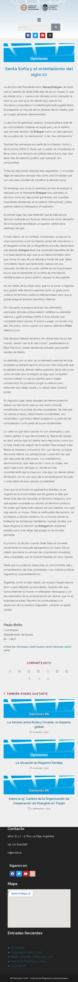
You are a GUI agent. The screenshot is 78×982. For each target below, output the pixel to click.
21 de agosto (18, 965)
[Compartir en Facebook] (19, 671)
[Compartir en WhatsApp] (48, 678)
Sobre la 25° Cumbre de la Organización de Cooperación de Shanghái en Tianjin (39, 801)
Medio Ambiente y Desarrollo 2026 (32, 956)
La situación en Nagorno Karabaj (39, 763)
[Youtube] (42, 35)
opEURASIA (22, 647)
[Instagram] (50, 35)
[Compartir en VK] (57, 671)
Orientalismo (37, 647)
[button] (39, 20)
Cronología (17, 947)
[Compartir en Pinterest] (28, 671)
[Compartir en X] (10, 671)
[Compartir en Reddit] (66, 671)
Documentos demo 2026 (26, 952)
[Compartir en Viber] (47, 671)
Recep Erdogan (54, 647)
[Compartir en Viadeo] (39, 678)
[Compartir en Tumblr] (29, 678)
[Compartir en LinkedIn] (38, 671)
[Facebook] (28, 35)
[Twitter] (35, 35)
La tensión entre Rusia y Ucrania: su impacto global (39, 725)
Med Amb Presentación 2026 (28, 961)
